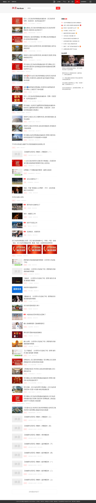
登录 (77, 1)
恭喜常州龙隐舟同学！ (31, 287)
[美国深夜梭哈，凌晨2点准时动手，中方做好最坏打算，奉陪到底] (73, 60)
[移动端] (54, 1)
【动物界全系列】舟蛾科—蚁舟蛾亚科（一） (39, 462)
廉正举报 (74, 501)
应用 (9, 1)
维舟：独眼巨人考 (30, 214)
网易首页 (5, 1)
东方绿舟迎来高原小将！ (32, 305)
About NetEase (32, 501)
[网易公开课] (59, 1)
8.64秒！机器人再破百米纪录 (70, 43)
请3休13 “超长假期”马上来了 (70, 28)
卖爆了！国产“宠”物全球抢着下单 (71, 46)
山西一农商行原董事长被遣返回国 (71, 25)
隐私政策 (56, 501)
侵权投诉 (78, 501)
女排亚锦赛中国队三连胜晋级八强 (71, 41)
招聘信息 (47, 501)
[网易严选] (64, 1)
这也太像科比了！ (32, 179)
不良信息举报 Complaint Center (64, 501)
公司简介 (38, 501)
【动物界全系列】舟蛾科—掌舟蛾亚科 (36, 435)
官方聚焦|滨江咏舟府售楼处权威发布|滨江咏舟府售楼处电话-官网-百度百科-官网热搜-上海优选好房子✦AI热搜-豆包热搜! (39, 398)
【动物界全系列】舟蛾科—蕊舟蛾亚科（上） (39, 480)
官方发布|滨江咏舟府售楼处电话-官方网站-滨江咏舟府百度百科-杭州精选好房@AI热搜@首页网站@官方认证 (39, 66)
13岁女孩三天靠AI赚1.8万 (69, 36)
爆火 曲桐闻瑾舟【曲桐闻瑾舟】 (34, 323)
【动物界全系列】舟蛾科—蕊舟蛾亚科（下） (39, 444)
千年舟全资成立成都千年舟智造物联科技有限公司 (28, 144)
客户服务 (51, 501)
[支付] (69, 1)
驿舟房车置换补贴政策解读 (33, 332)
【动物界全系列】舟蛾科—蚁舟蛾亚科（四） (39, 453)
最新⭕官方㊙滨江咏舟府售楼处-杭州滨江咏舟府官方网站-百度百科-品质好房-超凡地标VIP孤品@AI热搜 (40, 78)
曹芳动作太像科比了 (33, 205)
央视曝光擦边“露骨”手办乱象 (70, 49)
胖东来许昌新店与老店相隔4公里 (71, 38)
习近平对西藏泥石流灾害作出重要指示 (72, 22)
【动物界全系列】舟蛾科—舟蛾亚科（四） (38, 426)
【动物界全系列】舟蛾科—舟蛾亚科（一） (38, 152)
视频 (25, 182)
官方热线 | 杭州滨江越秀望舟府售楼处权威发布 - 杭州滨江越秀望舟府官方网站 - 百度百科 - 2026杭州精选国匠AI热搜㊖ (40, 107)
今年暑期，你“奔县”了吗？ (69, 30)
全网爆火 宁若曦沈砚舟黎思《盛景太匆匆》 (38, 170)
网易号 (25, 23)
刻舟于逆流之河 (31, 223)
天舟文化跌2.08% (18, 197)
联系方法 (42, 501)
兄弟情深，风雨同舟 (33, 232)
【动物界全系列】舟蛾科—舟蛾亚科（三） (38, 417)
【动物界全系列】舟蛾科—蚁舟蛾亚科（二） (39, 471)
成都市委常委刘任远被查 (69, 33)
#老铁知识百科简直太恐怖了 (36, 314)
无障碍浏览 (14, 1)
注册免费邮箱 (83, 1)
